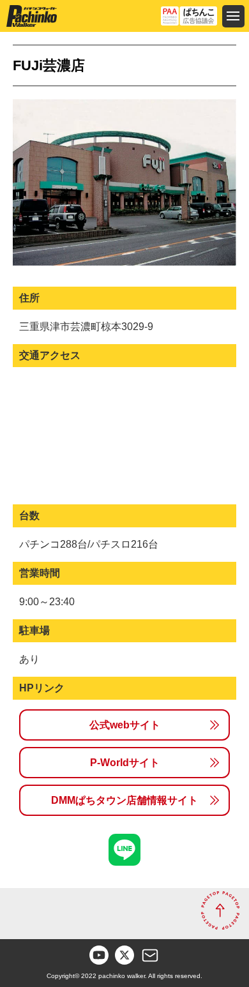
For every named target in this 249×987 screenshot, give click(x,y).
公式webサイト (124, 725)
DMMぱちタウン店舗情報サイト (124, 800)
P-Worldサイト (125, 762)
